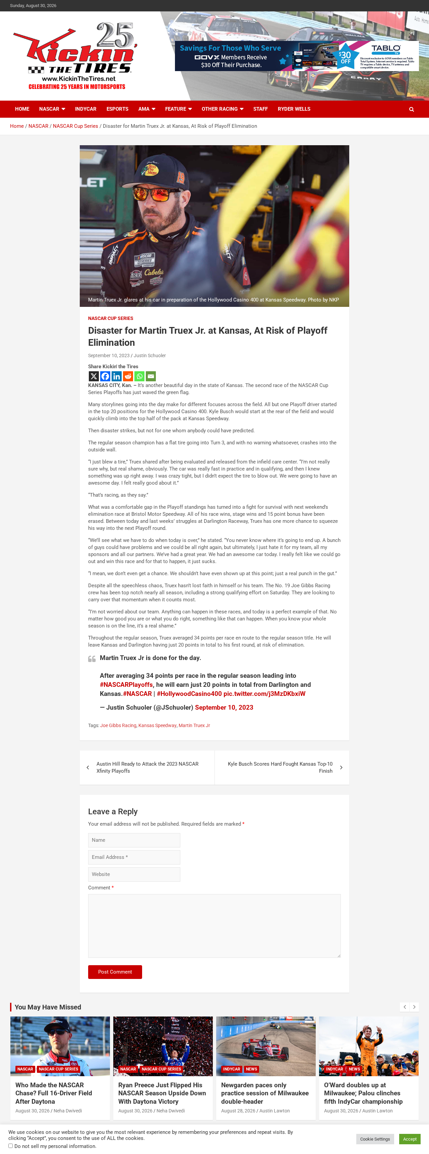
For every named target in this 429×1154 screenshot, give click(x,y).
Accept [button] (410, 1139)
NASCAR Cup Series (110, 318)
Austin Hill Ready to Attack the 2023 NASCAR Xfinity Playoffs (147, 767)
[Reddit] (128, 376)
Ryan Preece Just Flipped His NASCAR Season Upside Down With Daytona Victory (162, 1093)
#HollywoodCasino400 (189, 694)
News (251, 1069)
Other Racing (220, 109)
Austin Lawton (274, 1110)
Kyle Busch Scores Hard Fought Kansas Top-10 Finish (280, 767)
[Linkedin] (117, 376)
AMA (143, 109)
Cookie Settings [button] (375, 1139)
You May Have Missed (48, 1007)
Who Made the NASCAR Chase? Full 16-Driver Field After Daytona (53, 1093)
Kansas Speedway (157, 725)
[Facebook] (105, 376)
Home (22, 109)
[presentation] (404, 1007)
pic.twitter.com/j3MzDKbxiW (265, 694)
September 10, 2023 (109, 355)
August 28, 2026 (238, 1110)
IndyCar (86, 109)
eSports (117, 109)
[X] (94, 376)
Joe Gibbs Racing (118, 725)
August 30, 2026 (32, 1110)
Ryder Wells (294, 109)
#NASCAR (137, 694)
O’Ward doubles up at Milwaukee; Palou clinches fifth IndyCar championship (363, 1093)
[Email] (151, 376)
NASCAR (49, 109)
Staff (260, 109)
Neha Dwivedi (68, 1110)
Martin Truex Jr (194, 725)
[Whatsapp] (139, 376)
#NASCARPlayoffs (126, 685)
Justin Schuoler (150, 355)
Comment (101, 888)
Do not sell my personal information (54, 1146)
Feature (175, 109)
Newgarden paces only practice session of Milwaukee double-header (265, 1093)
